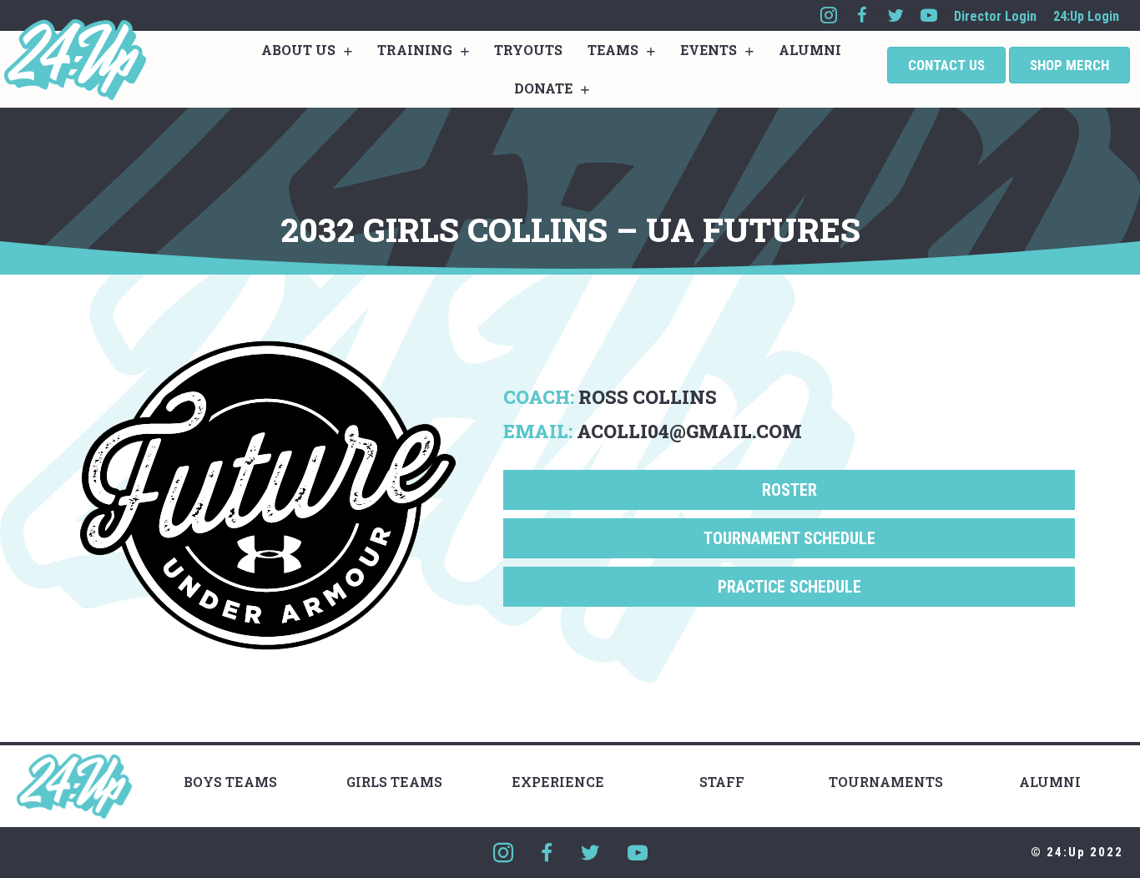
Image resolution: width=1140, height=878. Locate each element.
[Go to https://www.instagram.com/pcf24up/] (828, 15)
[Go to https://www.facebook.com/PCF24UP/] (862, 15)
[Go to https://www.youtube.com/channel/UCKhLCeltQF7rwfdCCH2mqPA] (929, 15)
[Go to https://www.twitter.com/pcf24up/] (895, 15)
